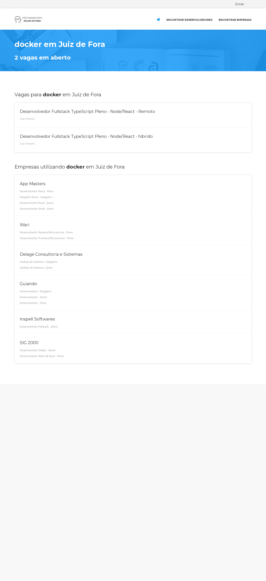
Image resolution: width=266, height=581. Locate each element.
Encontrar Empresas (235, 19)
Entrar (239, 4)
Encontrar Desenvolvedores (189, 19)
